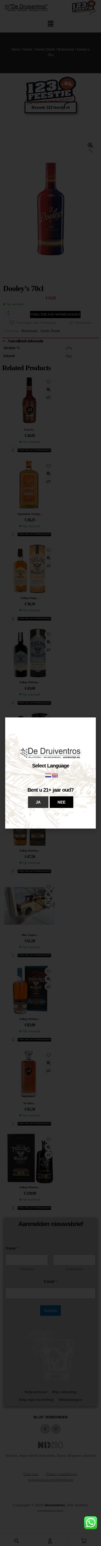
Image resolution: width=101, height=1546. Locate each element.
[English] (55, 775)
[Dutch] (48, 775)
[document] (50, 773)
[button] (38, 802)
